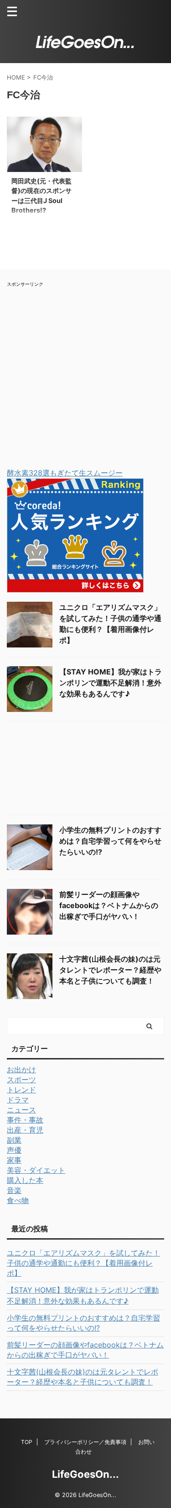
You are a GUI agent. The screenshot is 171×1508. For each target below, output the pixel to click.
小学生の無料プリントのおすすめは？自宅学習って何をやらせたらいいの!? (110, 840)
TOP (26, 1441)
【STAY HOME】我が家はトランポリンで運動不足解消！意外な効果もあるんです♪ (110, 682)
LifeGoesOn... (85, 1474)
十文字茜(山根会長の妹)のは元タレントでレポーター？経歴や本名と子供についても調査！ (110, 969)
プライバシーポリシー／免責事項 (85, 1441)
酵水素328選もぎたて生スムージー (65, 472)
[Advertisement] (85, 373)
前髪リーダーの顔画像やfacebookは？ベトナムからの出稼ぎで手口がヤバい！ (108, 905)
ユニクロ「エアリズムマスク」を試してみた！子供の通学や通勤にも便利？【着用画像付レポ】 (83, 1263)
